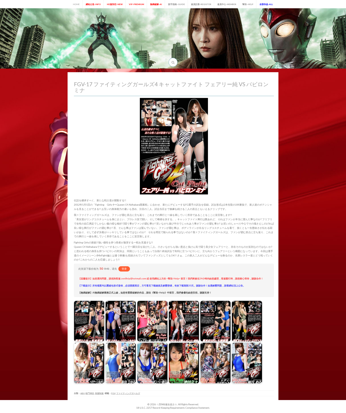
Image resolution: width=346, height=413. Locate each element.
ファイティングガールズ (128, 393)
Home (76, 4)
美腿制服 (99, 393)
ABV (82, 393)
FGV (113, 393)
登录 (124, 268)
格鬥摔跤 (89, 393)
